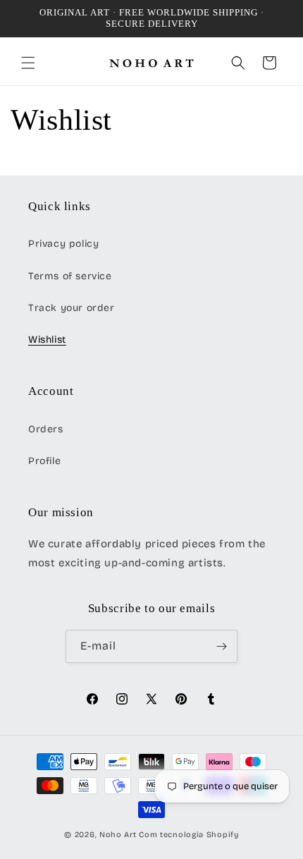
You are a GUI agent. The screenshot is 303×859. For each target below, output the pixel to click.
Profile (44, 461)
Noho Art (118, 834)
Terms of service (70, 276)
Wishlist (47, 340)
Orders (45, 429)
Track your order (71, 308)
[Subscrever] (221, 646)
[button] (28, 62)
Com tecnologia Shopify (188, 834)
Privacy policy (63, 244)
